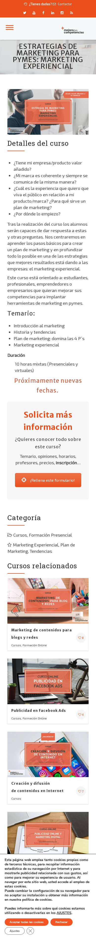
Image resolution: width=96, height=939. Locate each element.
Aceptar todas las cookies (27, 922)
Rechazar (61, 922)
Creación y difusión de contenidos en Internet (37, 787)
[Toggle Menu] (10, 27)
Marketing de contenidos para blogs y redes (41, 634)
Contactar (64, 4)
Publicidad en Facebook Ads (38, 710)
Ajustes (15, 931)
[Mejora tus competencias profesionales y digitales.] (73, 30)
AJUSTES (64, 913)
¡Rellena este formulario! (52, 480)
